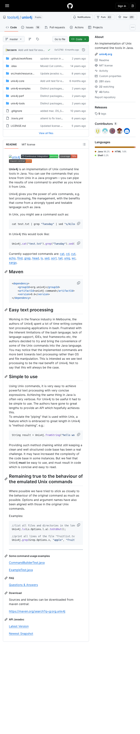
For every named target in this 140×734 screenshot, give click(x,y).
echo (12, 258)
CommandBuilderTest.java (27, 562)
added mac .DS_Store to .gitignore (60, 110)
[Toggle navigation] (7, 5)
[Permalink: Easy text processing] (6, 309)
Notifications (83, 17)
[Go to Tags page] (37, 39)
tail (60, 258)
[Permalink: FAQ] (6, 578)
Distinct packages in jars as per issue (62, 88)
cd (67, 254)
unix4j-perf (17, 95)
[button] (78, 223)
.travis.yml (17, 118)
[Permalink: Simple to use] (6, 376)
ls (42, 258)
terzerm (12, 49)
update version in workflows (57, 58)
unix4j (27, 17)
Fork (106, 17)
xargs (13, 262)
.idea (14, 65)
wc (74, 258)
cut (73, 254)
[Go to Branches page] (30, 39)
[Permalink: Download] (6, 593)
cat (62, 254)
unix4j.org (105, 54)
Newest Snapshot (21, 633)
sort (54, 258)
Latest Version (19, 626)
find (20, 258)
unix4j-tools (18, 103)
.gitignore (16, 110)
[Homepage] (70, 6)
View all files (46, 133)
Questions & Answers (23, 585)
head (35, 258)
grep (27, 258)
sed (46, 258)
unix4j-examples (20, 88)
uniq (67, 258)
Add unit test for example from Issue (40, 49)
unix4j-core (17, 80)
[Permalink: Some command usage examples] (6, 556)
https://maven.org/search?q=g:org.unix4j (37, 611)
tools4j (13, 17)
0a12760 (59, 49)
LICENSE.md (18, 125)
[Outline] (84, 144)
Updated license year (53, 125)
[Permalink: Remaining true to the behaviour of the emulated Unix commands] (6, 478)
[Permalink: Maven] (6, 271)
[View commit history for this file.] (83, 49)
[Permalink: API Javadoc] (6, 619)
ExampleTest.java (21, 570)
